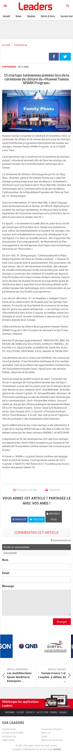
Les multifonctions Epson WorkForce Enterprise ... (19, 675)
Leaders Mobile (8, 740)
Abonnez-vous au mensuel (51, 740)
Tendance (63, 712)
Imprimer (54, 489)
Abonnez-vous (54, 516)
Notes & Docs (48, 16)
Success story (42, 712)
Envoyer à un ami (27, 489)
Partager (54, 57)
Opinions (53, 712)
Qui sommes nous (9, 736)
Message (8, 586)
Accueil (6, 44)
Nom (5, 560)
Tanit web (57, 749)
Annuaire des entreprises (51, 729)
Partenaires (20, 44)
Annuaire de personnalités (13, 732)
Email (5, 573)
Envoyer (62, 622)
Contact (44, 736)
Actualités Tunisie (9, 729)
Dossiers (20, 712)
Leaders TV (30, 712)
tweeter (65, 57)
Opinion (31, 16)
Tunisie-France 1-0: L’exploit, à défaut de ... (52, 675)
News (18, 16)
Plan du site (46, 732)
